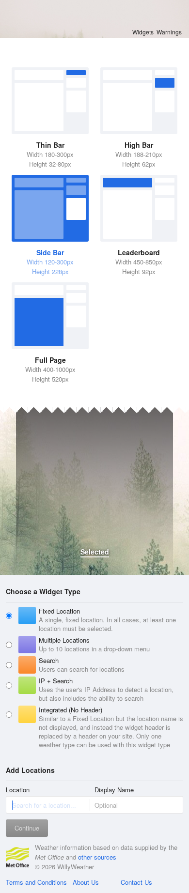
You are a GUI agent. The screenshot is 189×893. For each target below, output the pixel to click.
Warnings (169, 32)
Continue (27, 827)
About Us (86, 882)
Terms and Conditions (36, 882)
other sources (97, 857)
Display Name (114, 789)
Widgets (143, 32)
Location (18, 789)
